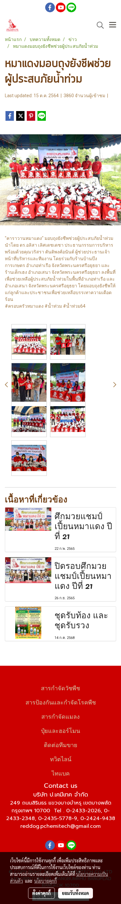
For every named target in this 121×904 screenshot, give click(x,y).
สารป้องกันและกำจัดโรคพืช (60, 701)
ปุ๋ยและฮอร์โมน (60, 730)
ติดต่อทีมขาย (60, 744)
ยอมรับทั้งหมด (75, 893)
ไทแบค (61, 772)
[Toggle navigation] (113, 25)
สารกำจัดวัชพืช (60, 687)
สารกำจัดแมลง (60, 716)
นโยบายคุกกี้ (45, 881)
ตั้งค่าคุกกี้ (41, 893)
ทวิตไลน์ (60, 758)
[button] (98, 25)
